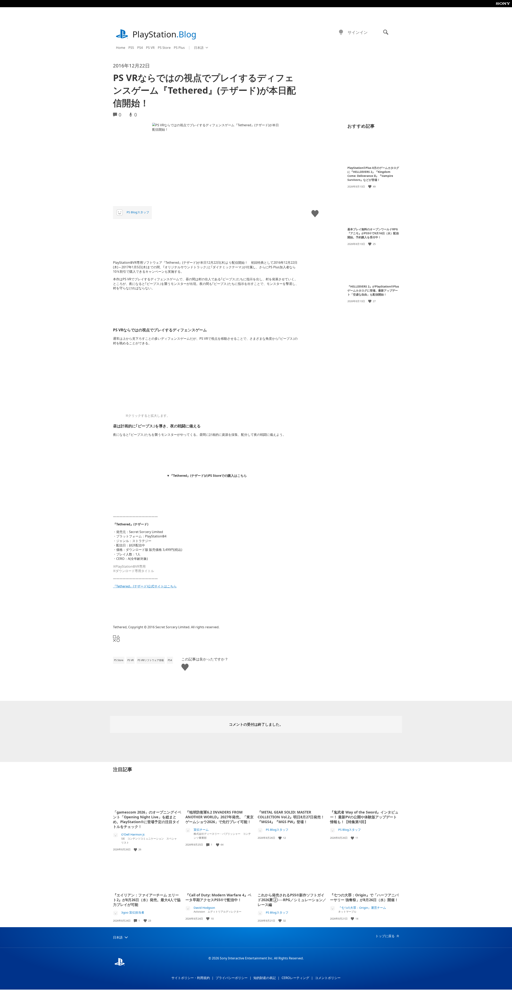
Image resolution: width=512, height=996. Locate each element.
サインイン (358, 32)
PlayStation (164, 34)
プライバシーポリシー (232, 978)
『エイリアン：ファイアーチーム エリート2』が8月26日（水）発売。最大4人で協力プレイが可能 (147, 900)
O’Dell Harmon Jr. (133, 834)
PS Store (164, 47)
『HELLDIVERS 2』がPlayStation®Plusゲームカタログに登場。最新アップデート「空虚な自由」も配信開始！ (373, 290)
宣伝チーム (201, 830)
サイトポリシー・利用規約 (190, 978)
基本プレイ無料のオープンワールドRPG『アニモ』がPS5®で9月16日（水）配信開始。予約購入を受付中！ (373, 233)
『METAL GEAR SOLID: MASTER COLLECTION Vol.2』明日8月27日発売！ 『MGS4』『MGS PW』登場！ (291, 817)
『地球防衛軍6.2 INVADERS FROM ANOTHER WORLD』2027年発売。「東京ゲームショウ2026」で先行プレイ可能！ (219, 817)
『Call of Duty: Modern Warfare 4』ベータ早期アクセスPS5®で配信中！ (218, 897)
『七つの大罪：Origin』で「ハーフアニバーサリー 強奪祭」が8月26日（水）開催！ (364, 897)
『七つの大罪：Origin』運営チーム (362, 908)
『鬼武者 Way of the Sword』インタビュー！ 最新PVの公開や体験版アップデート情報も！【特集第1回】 (364, 817)
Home (120, 47)
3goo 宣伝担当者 (132, 912)
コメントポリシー (328, 978)
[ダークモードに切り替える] (341, 32)
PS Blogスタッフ (138, 212)
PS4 (140, 47)
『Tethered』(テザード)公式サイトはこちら (145, 586)
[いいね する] (370, 186)
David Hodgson (204, 908)
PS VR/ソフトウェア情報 (151, 660)
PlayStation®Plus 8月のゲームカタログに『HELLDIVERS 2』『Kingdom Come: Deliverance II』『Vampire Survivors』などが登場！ (373, 174)
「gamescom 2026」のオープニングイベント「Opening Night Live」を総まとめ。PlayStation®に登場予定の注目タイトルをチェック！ (147, 819)
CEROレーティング (295, 978)
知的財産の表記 (264, 978)
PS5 (131, 47)
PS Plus (179, 47)
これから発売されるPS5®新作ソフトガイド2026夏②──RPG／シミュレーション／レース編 (292, 900)
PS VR (150, 47)
